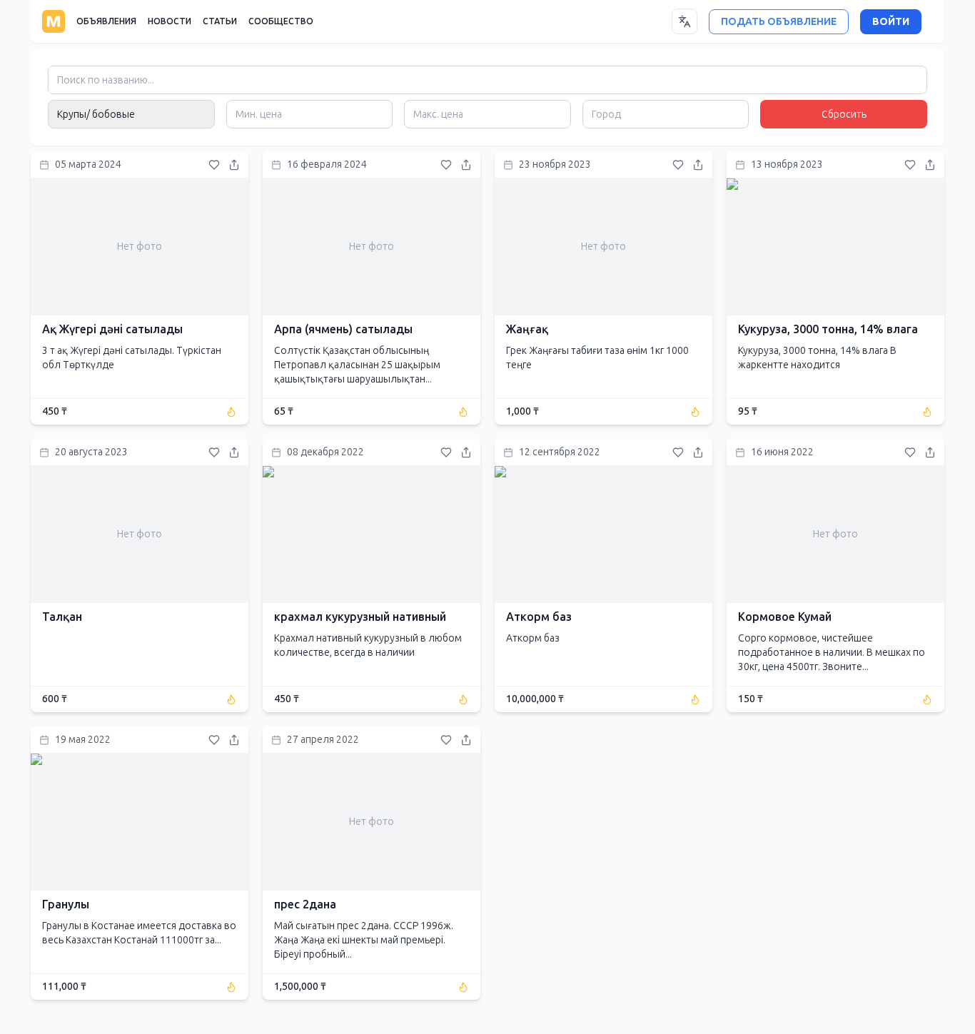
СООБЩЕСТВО (280, 21)
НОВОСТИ (169, 21)
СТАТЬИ (220, 21)
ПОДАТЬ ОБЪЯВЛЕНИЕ (779, 22)
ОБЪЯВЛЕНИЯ (106, 21)
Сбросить (844, 114)
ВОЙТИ (890, 22)
